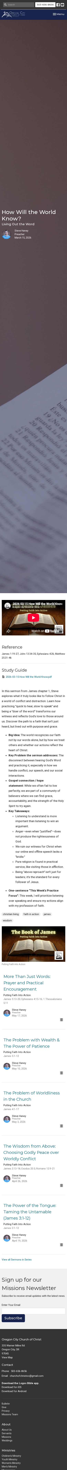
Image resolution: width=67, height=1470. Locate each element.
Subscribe (13, 1318)
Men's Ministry (9, 1466)
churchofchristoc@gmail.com (26, 1375)
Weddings (7, 1440)
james (47, 914)
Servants (7, 1433)
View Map (7, 1357)
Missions (6, 1437)
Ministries (8, 1450)
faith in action (31, 914)
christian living (11, 914)
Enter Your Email (11, 1304)
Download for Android (14, 1391)
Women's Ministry (11, 1463)
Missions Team (10, 1414)
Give (4, 1407)
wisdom (7, 920)
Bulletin (6, 1403)
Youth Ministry (9, 1459)
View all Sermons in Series (17, 1259)
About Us (7, 1429)
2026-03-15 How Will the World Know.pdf (29, 676)
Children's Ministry (11, 1455)
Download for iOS (11, 1387)
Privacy (6, 1410)
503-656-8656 (45, 4)
